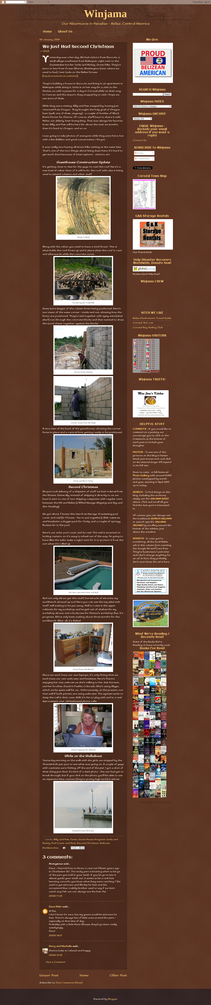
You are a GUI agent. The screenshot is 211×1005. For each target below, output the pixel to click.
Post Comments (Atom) (69, 982)
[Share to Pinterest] (83, 847)
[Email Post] (64, 848)
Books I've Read (152, 648)
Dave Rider (55, 906)
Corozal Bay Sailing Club (148, 327)
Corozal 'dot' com (143, 322)
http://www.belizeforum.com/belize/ (60, 76)
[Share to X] (77, 847)
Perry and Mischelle (60, 946)
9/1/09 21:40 (55, 955)
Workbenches (50, 848)
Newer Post (48, 975)
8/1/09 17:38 (55, 896)
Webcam (105, 843)
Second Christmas (87, 843)
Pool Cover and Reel (63, 843)
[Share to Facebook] (80, 847)
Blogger (112, 999)
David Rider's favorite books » (156, 802)
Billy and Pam (61, 839)
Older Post (118, 975)
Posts (139, 153)
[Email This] (72, 847)
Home (47, 31)
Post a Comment (55, 962)
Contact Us (139, 140)
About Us (65, 31)
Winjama (105, 13)
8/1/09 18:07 (55, 935)
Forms (73, 839)
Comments (143, 158)
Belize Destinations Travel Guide (152, 318)
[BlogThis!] (74, 847)
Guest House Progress (92, 839)
